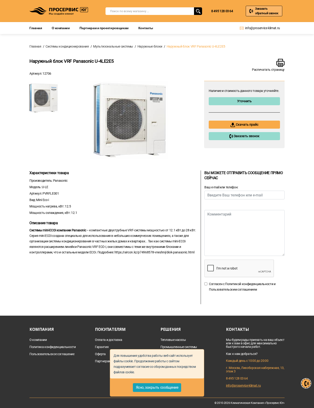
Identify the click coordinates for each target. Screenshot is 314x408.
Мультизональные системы (113, 46)
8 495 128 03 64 (222, 11)
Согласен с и (242, 286)
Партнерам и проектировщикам (104, 28)
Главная (35, 28)
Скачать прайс (246, 124)
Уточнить (244, 101)
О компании (61, 28)
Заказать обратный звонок (266, 11)
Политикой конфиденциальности (249, 284)
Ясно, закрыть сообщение (157, 387)
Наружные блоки (149, 46)
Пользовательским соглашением (233, 289)
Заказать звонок (246, 136)
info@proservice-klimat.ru (262, 28)
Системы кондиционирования (67, 46)
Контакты (145, 28)
